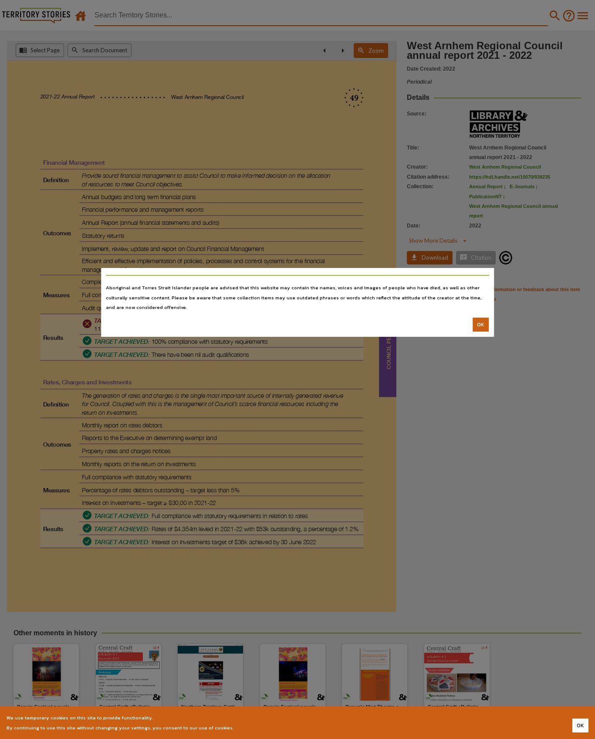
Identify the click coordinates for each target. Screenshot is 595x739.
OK (480, 325)
